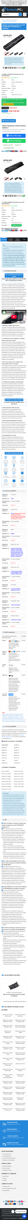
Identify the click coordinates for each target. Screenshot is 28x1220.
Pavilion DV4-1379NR (18, 773)
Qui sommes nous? (7, 1154)
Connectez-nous (6, 1186)
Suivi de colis (5, 1176)
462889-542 (4, 747)
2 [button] (4, 1001)
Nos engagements (7, 1156)
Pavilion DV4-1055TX (6, 773)
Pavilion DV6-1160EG (6, 776)
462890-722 (4, 752)
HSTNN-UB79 (17, 763)
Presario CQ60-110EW (19, 784)
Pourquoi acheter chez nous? (9, 1158)
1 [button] (2, 1001)
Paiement (5, 1180)
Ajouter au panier (10, 121)
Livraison (5, 1178)
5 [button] (10, 1001)
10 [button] (21, 1001)
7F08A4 (3, 760)
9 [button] (19, 1001)
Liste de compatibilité (17, 239)
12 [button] (25, 1001)
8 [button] (17, 1001)
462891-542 (4, 755)
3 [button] (6, 1001)
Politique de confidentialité (8, 1160)
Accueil (3, 19)
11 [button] (23, 1001)
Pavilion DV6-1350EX (6, 779)
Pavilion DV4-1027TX (18, 771)
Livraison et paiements (10, 239)
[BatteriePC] (12, 9)
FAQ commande (6, 1168)
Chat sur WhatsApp (15, 141)
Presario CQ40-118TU (18, 781)
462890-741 (16, 752)
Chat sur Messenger (15, 135)
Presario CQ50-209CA (6, 784)
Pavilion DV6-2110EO (18, 779)
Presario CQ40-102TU (6, 781)
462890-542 (4, 750)
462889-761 (16, 747)
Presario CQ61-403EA (6, 786)
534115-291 (16, 757)
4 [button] (8, 1001)
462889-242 (16, 745)
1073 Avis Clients (14, 77)
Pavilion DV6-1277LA (18, 776)
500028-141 (16, 755)
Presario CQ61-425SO (19, 786)
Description (3, 239)
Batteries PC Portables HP (12, 19)
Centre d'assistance (7, 1166)
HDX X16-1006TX (5, 771)
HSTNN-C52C (4, 763)
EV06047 (16, 760)
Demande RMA (6, 1190)
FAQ (24, 239)
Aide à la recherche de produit (9, 1188)
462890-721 (16, 750)
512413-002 (4, 757)
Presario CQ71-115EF (6, 789)
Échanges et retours (7, 1170)
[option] (14, 42)
